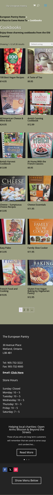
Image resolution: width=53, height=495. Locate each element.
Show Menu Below (26, 480)
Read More (26, 452)
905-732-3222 (15, 362)
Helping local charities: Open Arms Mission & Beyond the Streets (26, 429)
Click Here (17, 372)
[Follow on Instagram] (16, 469)
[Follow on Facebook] (5, 469)
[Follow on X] (10, 469)
